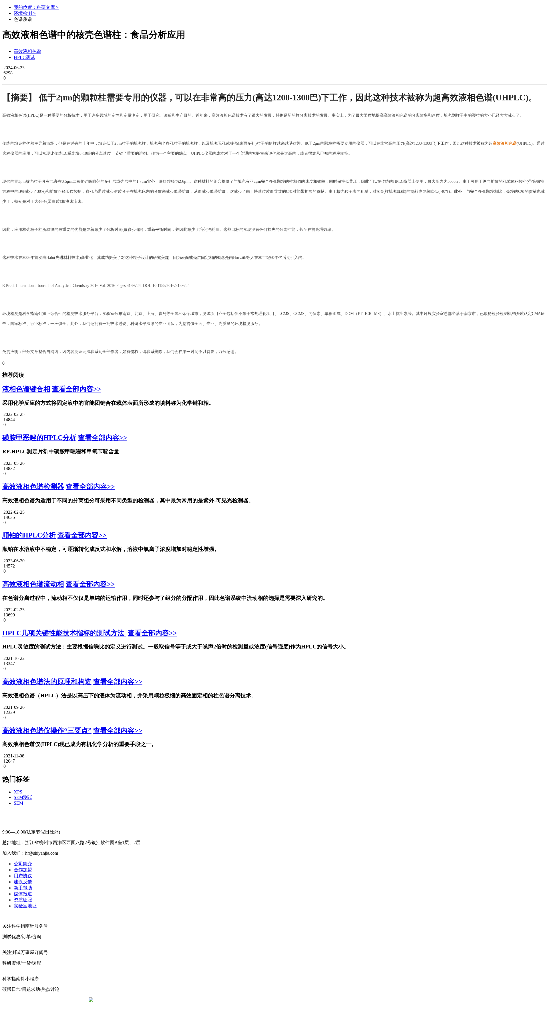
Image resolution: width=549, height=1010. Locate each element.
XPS (18, 791)
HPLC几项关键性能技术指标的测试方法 (64, 633)
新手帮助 (23, 887)
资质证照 (23, 899)
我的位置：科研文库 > (36, 7)
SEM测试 (23, 797)
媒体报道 (23, 893)
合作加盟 (23, 869)
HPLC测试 (24, 57)
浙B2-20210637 (227, 999)
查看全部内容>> (76, 389)
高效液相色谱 (27, 51)
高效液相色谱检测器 (33, 486)
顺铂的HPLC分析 (29, 535)
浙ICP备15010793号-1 (265, 999)
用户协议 (23, 875)
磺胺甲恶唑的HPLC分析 (39, 437)
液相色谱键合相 (26, 389)
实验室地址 (25, 905)
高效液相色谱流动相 (33, 584)
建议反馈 (23, 881)
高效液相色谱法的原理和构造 (47, 681)
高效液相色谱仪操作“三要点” (47, 730)
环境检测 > (25, 13)
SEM (18, 803)
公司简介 (23, 863)
